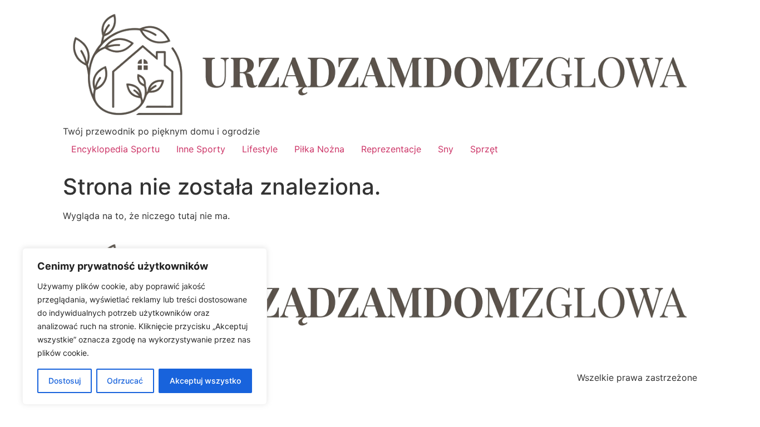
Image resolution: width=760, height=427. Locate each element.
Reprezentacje (391, 149)
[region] (144, 326)
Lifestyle (260, 149)
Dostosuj (64, 380)
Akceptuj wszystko (205, 380)
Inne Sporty (200, 149)
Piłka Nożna (319, 149)
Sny (445, 149)
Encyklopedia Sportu (115, 149)
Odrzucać (125, 380)
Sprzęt (484, 149)
